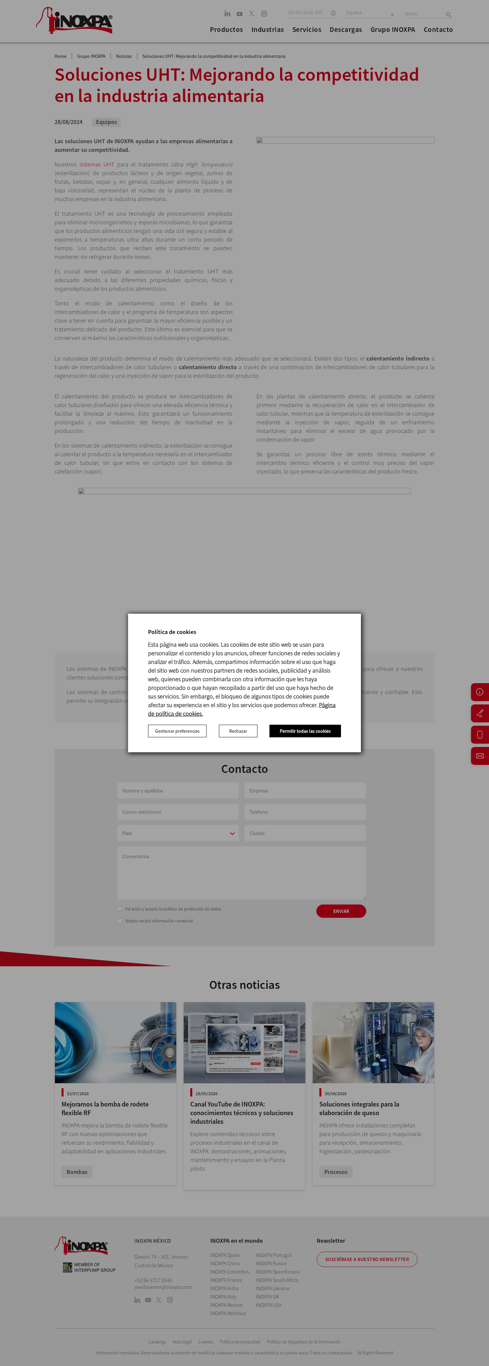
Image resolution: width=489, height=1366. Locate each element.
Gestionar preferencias (177, 731)
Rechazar (238, 731)
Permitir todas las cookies (305, 731)
